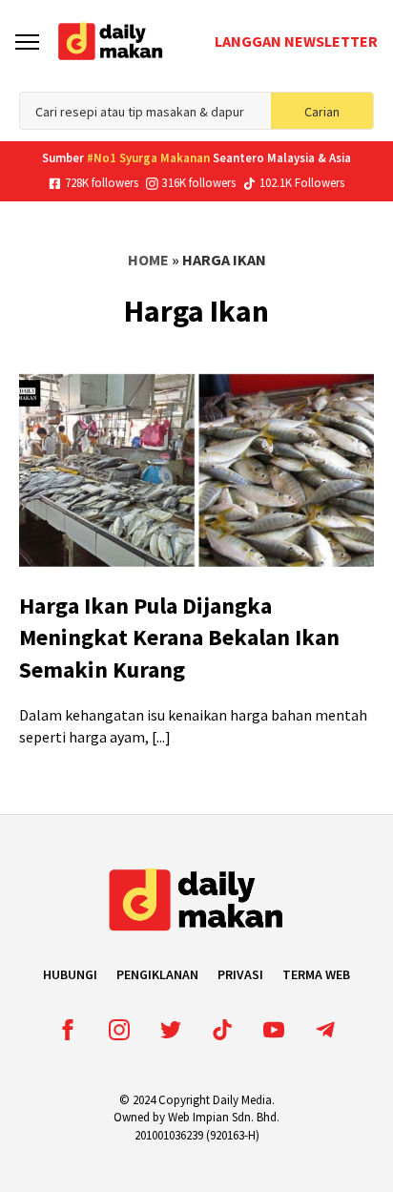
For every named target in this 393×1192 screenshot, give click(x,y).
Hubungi (70, 974)
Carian (322, 111)
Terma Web (316, 974)
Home (148, 259)
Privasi (240, 974)
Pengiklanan (157, 974)
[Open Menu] (27, 41)
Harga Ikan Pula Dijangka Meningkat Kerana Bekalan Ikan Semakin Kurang (179, 637)
